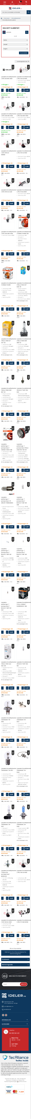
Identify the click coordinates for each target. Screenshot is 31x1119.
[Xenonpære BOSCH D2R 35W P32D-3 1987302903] (23, 380)
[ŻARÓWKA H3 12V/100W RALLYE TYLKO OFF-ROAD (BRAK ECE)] (23, 755)
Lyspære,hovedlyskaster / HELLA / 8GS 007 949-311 (23, 285)
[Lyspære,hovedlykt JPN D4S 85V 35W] (7, 218)
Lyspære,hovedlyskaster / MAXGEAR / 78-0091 (23, 824)
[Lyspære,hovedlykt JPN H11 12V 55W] (23, 144)
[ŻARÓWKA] (23, 648)
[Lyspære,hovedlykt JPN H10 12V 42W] (7, 183)
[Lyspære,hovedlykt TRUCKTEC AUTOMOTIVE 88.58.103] (7, 863)
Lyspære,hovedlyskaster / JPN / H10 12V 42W (7, 191)
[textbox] (16, 12)
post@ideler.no (9, 1006)
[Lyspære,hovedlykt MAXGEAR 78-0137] (7, 812)
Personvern (23, 1081)
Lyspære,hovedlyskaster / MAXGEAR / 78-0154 (7, 719)
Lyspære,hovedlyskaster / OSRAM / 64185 (7, 284)
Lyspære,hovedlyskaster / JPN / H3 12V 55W (23, 77)
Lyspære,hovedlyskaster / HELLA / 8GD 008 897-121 (7, 390)
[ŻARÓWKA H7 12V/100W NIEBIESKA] (23, 812)
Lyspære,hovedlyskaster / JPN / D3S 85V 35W (7, 115)
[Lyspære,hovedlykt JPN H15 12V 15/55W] (7, 144)
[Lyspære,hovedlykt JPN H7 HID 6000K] (23, 913)
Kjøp (11, 90)
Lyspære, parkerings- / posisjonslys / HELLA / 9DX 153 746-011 (22, 447)
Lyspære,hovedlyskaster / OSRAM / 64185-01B (23, 232)
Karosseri (7, 18)
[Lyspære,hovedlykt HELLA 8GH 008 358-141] (23, 329)
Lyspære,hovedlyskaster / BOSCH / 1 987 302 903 (23, 390)
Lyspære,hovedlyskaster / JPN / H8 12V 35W (7, 921)
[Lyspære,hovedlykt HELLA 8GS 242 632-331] (7, 652)
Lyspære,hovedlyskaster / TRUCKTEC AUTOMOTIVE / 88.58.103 (7, 873)
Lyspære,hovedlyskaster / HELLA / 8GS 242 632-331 (7, 664)
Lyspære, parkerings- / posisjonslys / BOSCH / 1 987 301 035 (22, 552)
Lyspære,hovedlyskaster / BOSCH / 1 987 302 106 (23, 664)
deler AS (14, 1078)
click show (14, 959)
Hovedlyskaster (16, 18)
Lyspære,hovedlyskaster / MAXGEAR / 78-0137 (7, 824)
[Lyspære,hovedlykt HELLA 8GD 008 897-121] (7, 379)
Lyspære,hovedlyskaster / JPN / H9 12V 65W (23, 871)
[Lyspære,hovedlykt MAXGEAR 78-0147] (23, 704)
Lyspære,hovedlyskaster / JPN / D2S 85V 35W (23, 115)
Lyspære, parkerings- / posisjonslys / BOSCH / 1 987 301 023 (6, 606)
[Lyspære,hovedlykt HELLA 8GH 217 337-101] (7, 329)
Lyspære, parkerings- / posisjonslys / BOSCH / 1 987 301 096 (22, 501)
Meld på (23, 984)
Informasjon (6, 1020)
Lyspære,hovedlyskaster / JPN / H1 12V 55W (23, 191)
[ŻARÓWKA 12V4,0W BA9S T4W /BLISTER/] (7, 591)
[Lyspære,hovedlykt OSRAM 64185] (7, 273)
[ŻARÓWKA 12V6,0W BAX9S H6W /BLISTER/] (23, 541)
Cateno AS (21, 1080)
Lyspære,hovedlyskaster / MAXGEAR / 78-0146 (23, 770)
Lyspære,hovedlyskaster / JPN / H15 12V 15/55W (7, 153)
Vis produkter (23, 53)
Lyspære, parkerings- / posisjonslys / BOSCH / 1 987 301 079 (6, 552)
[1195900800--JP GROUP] (7, 488)
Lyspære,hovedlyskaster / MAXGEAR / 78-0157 (7, 769)
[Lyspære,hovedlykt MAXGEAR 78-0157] (7, 758)
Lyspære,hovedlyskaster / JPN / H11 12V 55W (23, 152)
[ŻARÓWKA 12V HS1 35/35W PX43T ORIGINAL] (23, 221)
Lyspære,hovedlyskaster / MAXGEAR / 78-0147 (23, 719)
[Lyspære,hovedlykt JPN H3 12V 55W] (23, 69)
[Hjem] (1, 18)
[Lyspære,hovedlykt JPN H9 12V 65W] (23, 863)
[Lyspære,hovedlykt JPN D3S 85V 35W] (7, 107)
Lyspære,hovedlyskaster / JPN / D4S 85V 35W (7, 232)
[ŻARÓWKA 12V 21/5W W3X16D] (7, 541)
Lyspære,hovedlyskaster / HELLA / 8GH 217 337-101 (7, 340)
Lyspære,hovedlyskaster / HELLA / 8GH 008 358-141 (23, 340)
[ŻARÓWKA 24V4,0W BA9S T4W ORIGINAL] (7, 434)
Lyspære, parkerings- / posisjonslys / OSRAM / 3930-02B (6, 447)
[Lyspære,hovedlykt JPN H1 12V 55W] (23, 183)
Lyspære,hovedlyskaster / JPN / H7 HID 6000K (23, 921)
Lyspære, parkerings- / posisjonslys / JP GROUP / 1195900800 (7, 500)
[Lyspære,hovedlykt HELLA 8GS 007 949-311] (23, 270)
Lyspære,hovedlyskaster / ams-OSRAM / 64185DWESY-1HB (23, 604)
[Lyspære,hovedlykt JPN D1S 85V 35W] (7, 69)
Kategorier (5, 1024)
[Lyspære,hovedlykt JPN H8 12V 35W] (7, 913)
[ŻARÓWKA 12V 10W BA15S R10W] (23, 432)
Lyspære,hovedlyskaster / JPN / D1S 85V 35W (7, 77)
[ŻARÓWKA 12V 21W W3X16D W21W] (23, 487)
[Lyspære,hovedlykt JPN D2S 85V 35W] (23, 107)
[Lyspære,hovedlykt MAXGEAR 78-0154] (7, 708)
